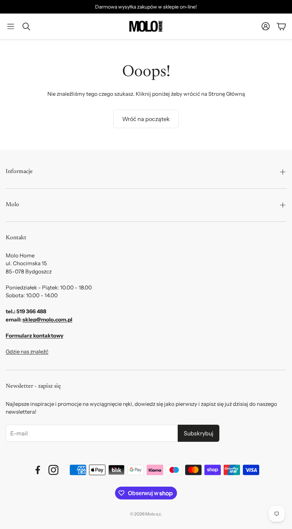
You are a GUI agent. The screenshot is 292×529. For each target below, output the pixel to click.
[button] (11, 26)
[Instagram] (53, 470)
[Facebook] (38, 470)
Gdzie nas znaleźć (27, 351)
